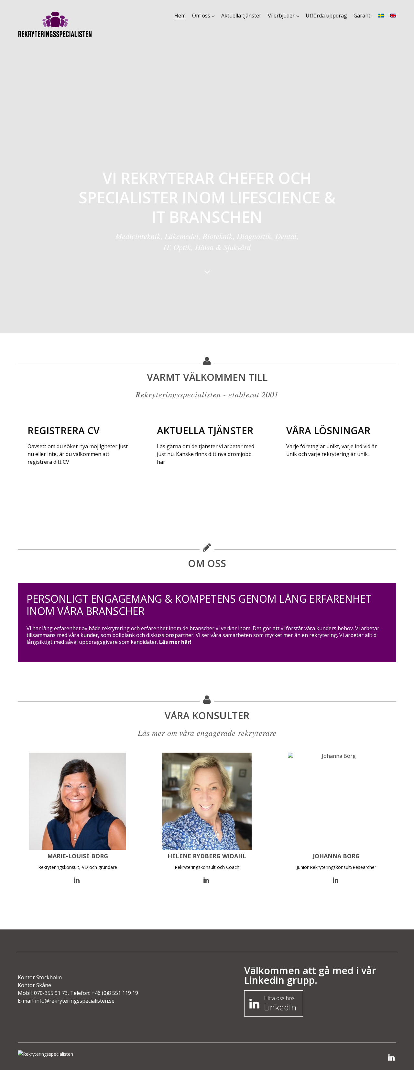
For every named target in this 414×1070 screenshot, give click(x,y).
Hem (180, 15)
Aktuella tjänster (241, 15)
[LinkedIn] (391, 1058)
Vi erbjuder (281, 15)
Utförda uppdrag (326, 15)
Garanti (363, 15)
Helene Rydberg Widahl (207, 856)
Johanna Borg (336, 856)
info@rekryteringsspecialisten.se (74, 1000)
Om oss (201, 15)
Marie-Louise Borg (77, 856)
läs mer (43, 487)
